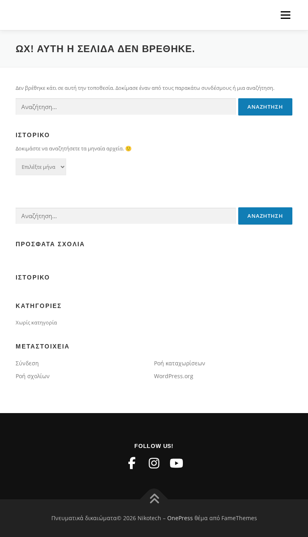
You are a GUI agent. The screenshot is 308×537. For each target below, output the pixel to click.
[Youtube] (176, 463)
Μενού (285, 14)
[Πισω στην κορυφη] (154, 499)
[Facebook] (132, 463)
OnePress (180, 518)
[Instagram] (154, 463)
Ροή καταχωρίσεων (179, 363)
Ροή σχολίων (33, 376)
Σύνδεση (27, 363)
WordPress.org (173, 376)
